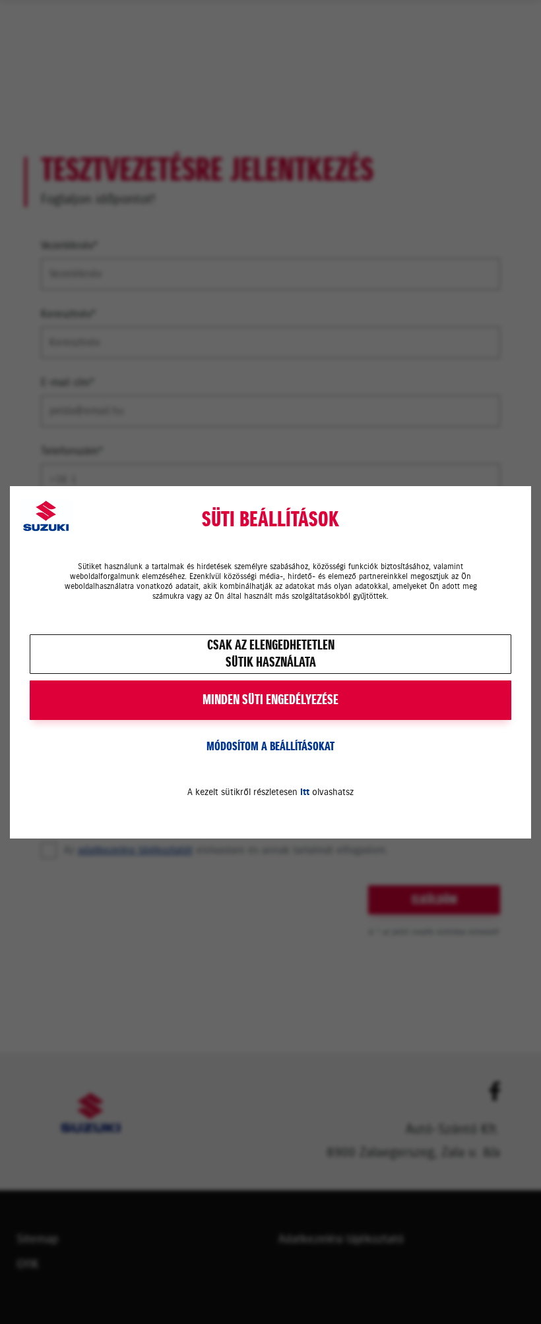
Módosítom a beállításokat (270, 746)
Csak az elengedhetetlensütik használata (270, 654)
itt (304, 792)
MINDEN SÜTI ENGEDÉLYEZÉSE (270, 700)
